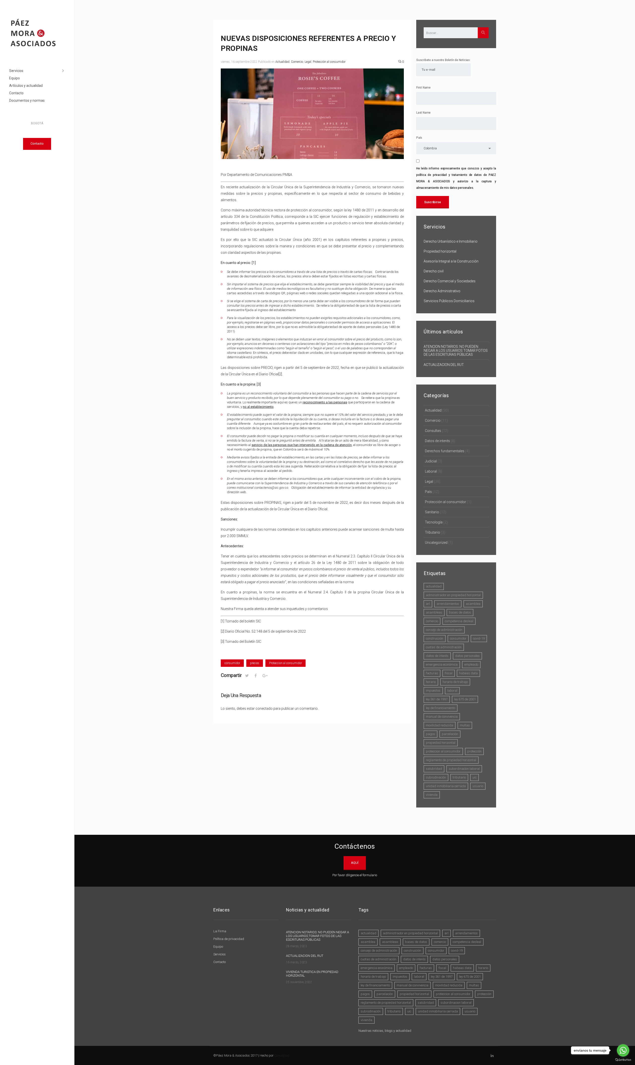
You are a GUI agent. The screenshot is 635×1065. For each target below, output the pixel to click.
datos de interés (437, 656)
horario (431, 682)
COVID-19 (479, 638)
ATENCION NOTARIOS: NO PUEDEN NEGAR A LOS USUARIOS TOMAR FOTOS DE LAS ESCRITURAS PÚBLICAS (456, 350)
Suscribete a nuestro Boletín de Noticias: (443, 60)
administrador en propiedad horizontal (453, 595)
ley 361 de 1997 (436, 699)
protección (474, 751)
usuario (478, 786)
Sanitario (432, 512)
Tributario (432, 532)
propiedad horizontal (440, 742)
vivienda (432, 795)
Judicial (431, 461)
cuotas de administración (444, 647)
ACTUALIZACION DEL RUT (444, 365)
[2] (280, 374)
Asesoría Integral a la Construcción (451, 261)
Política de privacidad (228, 939)
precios (254, 663)
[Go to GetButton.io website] (623, 1060)
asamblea (473, 604)
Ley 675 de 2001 (465, 699)
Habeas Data (468, 673)
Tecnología (434, 522)
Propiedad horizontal (440, 251)
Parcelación (450, 734)
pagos (430, 734)
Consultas (433, 431)
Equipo (14, 78)
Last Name (423, 112)
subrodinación (436, 777)
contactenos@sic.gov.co (271, 487)
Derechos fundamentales (444, 451)
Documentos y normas (27, 100)
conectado (264, 708)
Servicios (16, 71)
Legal (308, 62)
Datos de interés (437, 441)
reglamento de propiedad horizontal (451, 760)
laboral (452, 690)
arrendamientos (448, 604)
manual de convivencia (442, 716)
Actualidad (282, 62)
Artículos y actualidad (26, 86)
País (419, 137)
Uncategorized (436, 543)
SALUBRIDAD (434, 769)
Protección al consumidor (329, 62)
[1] (222, 621)
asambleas (434, 612)
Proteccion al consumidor (285, 663)
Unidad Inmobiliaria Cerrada (446, 786)
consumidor (232, 663)
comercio (432, 621)
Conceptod (281, 1055)
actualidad (434, 586)
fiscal (448, 673)
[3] (222, 642)
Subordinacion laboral (464, 769)
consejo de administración (444, 630)
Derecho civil (434, 271)
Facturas (432, 673)
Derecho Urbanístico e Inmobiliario (450, 241)
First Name (423, 87)
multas (465, 725)
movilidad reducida (439, 725)
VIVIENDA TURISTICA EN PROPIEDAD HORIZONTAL (312, 973)
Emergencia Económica (442, 664)
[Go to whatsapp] (623, 1050)
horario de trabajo (455, 682)
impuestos (433, 690)
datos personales (467, 656)
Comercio (297, 62)
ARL (428, 604)
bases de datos (460, 612)
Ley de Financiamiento (440, 708)
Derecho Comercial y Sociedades (450, 281)
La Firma (219, 931)
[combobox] (456, 148)
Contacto (16, 93)
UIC (474, 777)
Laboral (431, 471)
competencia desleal (459, 621)
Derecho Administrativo (442, 291)
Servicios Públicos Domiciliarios (449, 301)
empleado (471, 664)
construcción (434, 638)
